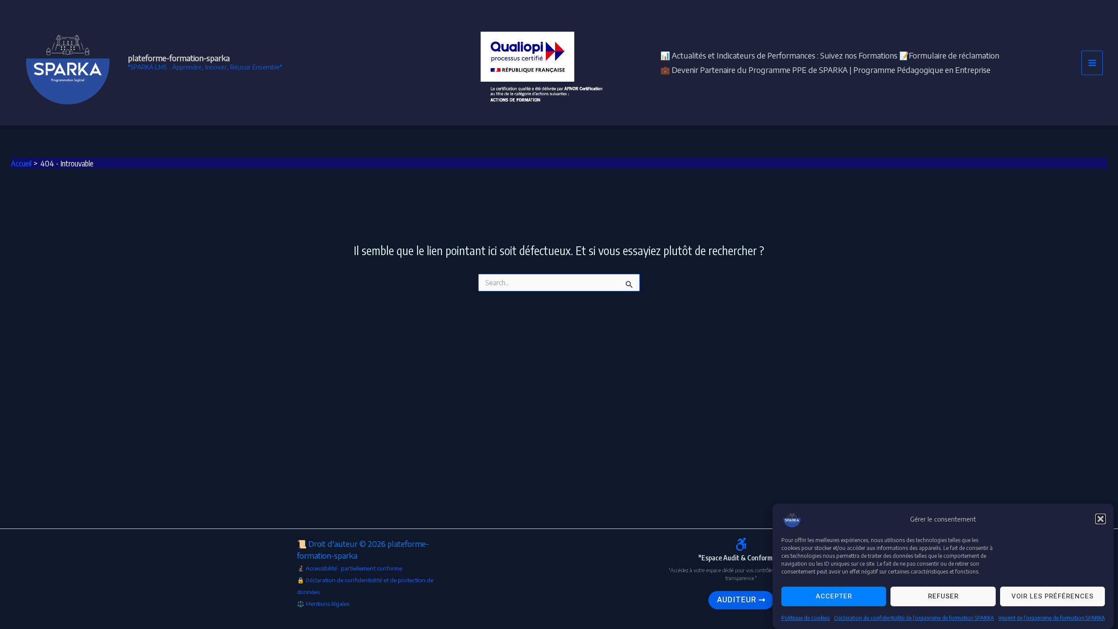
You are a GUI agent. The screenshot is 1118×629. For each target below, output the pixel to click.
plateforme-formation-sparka (179, 58)
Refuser (943, 596)
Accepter (834, 596)
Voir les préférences (1052, 596)
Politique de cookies (805, 618)
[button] (1100, 519)
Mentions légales (328, 603)
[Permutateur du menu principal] (1092, 63)
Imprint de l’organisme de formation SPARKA (1051, 618)
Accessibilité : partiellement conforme (354, 568)
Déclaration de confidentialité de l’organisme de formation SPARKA (914, 618)
